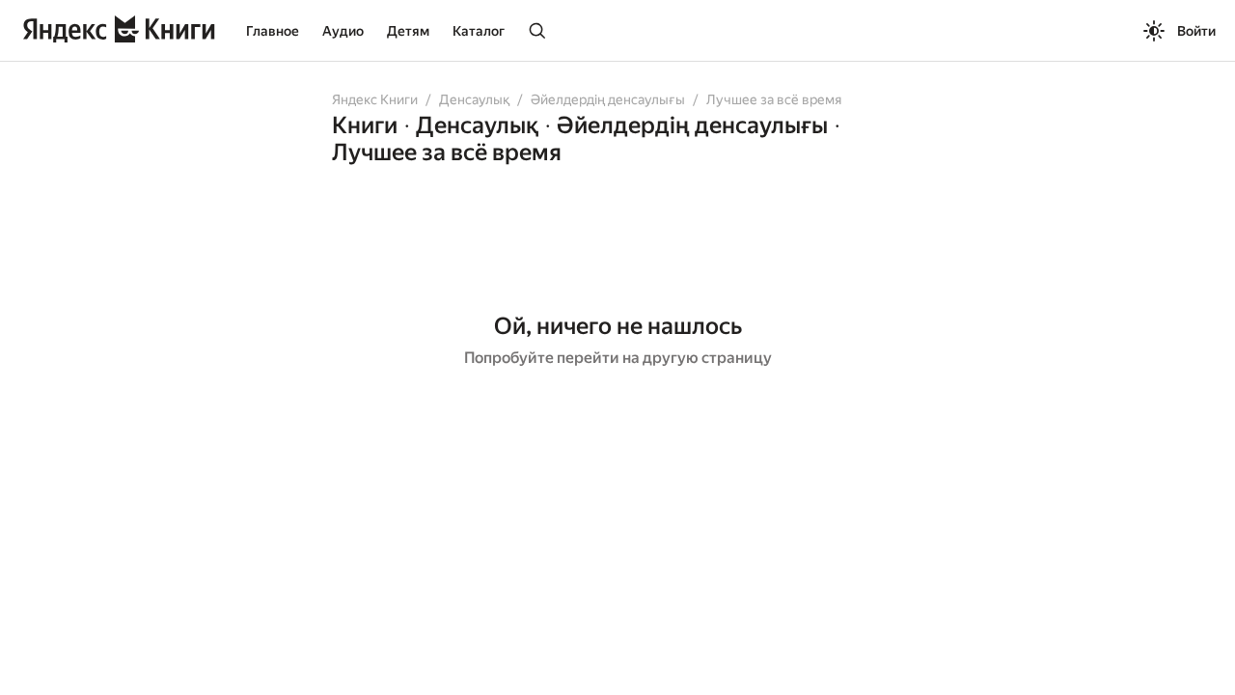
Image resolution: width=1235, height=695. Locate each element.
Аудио (343, 31)
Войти (1196, 31)
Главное (272, 31)
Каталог (479, 31)
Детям (408, 31)
